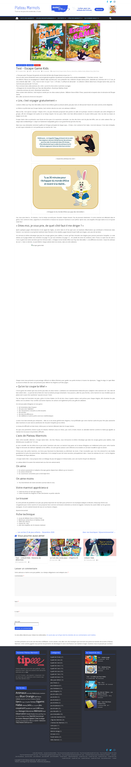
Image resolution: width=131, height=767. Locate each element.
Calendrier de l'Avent (25, 699)
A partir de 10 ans (55, 657)
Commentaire (19, 576)
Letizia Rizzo (74, 71)
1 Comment (110, 684)
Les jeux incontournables (45, 18)
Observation (21, 713)
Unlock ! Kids (89, 558)
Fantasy (33, 702)
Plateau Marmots (27, 7)
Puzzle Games (54, 737)
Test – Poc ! (101, 682)
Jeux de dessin (54, 700)
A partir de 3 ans (55, 663)
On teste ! (61, 18)
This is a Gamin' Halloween (37, 720)
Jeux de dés (53, 697)
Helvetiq (24, 705)
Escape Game (62, 71)
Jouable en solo (30, 708)
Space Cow (33, 718)
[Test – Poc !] (91, 682)
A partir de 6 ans (55, 671)
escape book (55, 71)
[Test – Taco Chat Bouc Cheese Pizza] (91, 701)
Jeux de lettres (54, 703)
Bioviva (17, 697)
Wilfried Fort (28, 722)
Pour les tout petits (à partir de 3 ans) (89, 753)
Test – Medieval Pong (104, 667)
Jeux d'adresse (54, 685)
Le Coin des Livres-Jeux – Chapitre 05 (64, 558)
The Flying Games (24, 720)
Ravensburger (40, 716)
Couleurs (33, 699)
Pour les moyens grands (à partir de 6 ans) (50, 755)
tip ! (27, 672)
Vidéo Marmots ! (55, 740)
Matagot (22, 711)
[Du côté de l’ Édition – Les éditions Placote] (91, 691)
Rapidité (32, 716)
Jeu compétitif (35, 705)
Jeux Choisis (53, 683)
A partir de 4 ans (55, 665)
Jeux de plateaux (55, 705)
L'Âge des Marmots (56, 720)
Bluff (35, 697)
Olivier (30, 71)
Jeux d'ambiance (55, 688)
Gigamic (40, 701)
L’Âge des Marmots (74, 18)
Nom (17, 601)
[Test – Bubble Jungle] (91, 656)
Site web (17, 621)
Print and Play (39, 714)
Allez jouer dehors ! (55, 680)
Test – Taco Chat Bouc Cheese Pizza (104, 702)
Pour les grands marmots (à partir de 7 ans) (73, 755)
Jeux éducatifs (54, 711)
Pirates (33, 714)
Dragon (23, 702)
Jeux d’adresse (37, 756)
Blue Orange (27, 696)
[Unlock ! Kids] (99, 540)
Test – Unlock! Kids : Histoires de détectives (28, 559)
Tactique (18, 720)
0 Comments (46, 71)
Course (38, 699)
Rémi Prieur (96, 71)
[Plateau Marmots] (17, 18)
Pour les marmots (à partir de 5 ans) (29, 755)
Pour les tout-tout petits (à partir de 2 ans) (68, 753)
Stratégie (42, 719)
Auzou (38, 693)
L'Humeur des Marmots (57, 723)
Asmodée (29, 693)
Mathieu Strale (81, 71)
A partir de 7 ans (21, 65)
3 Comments (101, 678)
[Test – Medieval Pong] (91, 666)
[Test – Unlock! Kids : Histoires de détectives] (31, 540)
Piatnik (28, 714)
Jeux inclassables (55, 714)
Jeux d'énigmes (54, 691)
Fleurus (69, 71)
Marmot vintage (55, 731)
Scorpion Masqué (22, 718)
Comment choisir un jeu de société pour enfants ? (97, 755)
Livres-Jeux (30, 65)
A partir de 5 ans (55, 668)
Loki (38, 708)
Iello (29, 705)
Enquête (27, 702)
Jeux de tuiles (54, 708)
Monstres (30, 711)
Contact (114, 758)
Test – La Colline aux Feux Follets (96, 677)
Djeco (18, 701)
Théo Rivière (20, 722)
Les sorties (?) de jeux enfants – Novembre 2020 (35, 532)
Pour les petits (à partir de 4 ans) (108, 753)
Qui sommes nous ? (90, 18)
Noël (44, 711)
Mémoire (38, 711)
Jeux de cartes (54, 694)
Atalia (34, 693)
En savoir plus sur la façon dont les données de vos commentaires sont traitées (71, 635)
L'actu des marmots (56, 717)
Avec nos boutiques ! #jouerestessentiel (99, 532)
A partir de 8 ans (55, 677)
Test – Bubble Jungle (104, 657)
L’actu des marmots (27, 18)
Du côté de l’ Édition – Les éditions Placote (105, 693)
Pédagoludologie (25, 716)
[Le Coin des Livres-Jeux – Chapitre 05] (65, 540)
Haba (19, 705)
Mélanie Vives (89, 71)
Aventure (42, 693)
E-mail (17, 611)
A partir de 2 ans (55, 660)
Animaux (21, 693)
